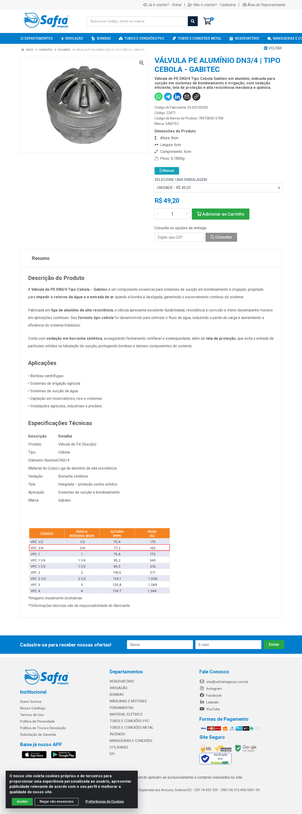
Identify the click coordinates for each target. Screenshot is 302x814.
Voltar (275, 48)
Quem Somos (31, 701)
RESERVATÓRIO (122, 681)
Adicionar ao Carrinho (222, 214)
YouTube (212, 709)
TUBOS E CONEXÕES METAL (132, 727)
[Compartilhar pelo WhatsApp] (159, 97)
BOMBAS (117, 694)
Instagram (213, 689)
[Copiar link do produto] (196, 97)
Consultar (223, 237)
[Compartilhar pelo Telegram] (168, 97)
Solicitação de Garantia (38, 734)
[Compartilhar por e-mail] (187, 97)
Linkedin (212, 702)
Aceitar (22, 801)
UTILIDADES (119, 747)
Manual (168, 170)
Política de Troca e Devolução (43, 728)
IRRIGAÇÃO (118, 688)
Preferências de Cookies (104, 801)
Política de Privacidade (37, 721)
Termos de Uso (32, 715)
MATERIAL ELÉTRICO (126, 714)
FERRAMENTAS (122, 708)
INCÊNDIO (117, 734)
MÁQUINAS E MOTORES (128, 701)
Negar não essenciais (57, 801)
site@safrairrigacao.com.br (226, 682)
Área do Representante (266, 5)
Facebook (213, 695)
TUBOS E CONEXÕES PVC (130, 721)
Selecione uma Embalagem (181, 179)
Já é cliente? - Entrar (165, 5)
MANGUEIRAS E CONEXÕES (131, 741)
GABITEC (172, 124)
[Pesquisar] (193, 21)
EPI (112, 754)
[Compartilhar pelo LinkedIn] (177, 97)
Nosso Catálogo (33, 708)
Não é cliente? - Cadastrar (214, 5)
